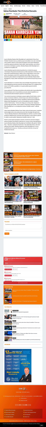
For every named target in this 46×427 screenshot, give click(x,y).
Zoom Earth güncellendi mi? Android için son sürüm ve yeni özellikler (26, 328)
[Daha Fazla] (11, 40)
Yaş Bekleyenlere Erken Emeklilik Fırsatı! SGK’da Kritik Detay (26, 339)
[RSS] (30, 405)
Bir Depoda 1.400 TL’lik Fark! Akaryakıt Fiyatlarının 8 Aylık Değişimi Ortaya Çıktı (26, 317)
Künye (35, 420)
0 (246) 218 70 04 (8, 275)
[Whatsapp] (28, 405)
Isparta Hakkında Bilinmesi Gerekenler (16, 420)
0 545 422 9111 (24, 398)
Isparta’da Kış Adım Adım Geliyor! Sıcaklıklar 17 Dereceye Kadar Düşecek (26, 323)
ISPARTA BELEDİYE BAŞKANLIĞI (20, 312)
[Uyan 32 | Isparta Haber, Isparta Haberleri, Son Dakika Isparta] (7, 2)
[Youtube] (26, 405)
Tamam (41, 425)
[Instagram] (22, 405)
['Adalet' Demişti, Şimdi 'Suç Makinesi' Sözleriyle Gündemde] (33, 195)
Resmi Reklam (15, 310)
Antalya (28, 5)
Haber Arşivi (27, 416)
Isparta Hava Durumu (29, 410)
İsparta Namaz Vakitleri (10, 412)
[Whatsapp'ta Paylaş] (9, 40)
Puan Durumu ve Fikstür (10, 414)
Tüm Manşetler (27, 414)
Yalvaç (11, 5)
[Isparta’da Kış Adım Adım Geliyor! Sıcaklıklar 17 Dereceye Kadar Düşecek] (33, 181)
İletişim (32, 420)
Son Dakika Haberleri (9, 416)
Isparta (2, 5)
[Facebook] (16, 405)
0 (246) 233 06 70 (8, 269)
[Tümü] (41, 306)
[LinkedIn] (24, 405)
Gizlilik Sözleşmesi (27, 420)
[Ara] (39, 2)
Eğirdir (7, 5)
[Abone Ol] (41, 39)
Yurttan (37, 5)
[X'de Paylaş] (7, 40)
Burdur (23, 5)
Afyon (33, 5)
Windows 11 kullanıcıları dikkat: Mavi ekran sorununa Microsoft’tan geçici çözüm (25, 334)
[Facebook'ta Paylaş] (5, 40)
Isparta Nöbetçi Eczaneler (10, 410)
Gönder (7, 233)
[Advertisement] (23, 49)
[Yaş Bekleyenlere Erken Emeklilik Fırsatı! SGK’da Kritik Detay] (13, 195)
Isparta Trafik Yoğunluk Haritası (30, 412)
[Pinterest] (20, 405)
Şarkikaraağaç (17, 5)
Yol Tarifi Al (15, 269)
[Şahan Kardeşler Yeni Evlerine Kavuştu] (23, 27)
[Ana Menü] (41, 2)
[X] (18, 405)
